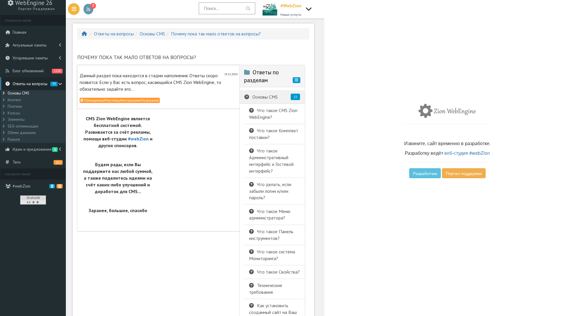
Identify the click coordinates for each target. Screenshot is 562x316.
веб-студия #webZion (467, 153)
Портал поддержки (464, 173)
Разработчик (425, 173)
